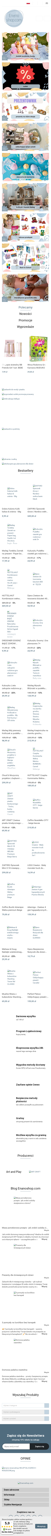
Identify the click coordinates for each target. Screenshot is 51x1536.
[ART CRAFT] (37, 1172)
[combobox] (25, 1405)
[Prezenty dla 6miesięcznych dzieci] (25, 1258)
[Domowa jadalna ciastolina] (25, 1353)
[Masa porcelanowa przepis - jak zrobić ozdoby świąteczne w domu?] (25, 1211)
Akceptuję (41, 1526)
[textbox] (23, 1405)
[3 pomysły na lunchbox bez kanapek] (25, 1305)
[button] (25, 1490)
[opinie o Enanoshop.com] (25, 1469)
